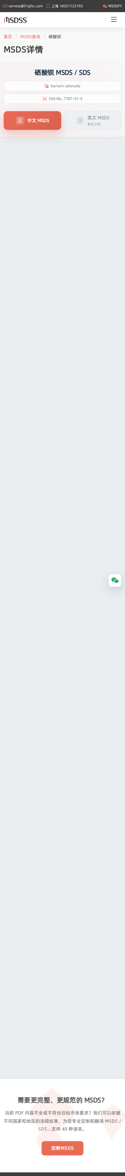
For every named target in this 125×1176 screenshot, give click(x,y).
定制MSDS (62, 1148)
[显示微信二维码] (114, 580)
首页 (8, 37)
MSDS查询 (30, 37)
